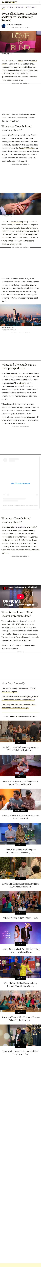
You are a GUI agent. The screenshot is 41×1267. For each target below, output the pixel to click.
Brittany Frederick (15, 25)
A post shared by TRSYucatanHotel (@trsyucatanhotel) (20, 505)
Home (3, 7)
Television (10, 7)
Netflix (28, 7)
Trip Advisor (20, 383)
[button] (37, 2)
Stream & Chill (19, 7)
